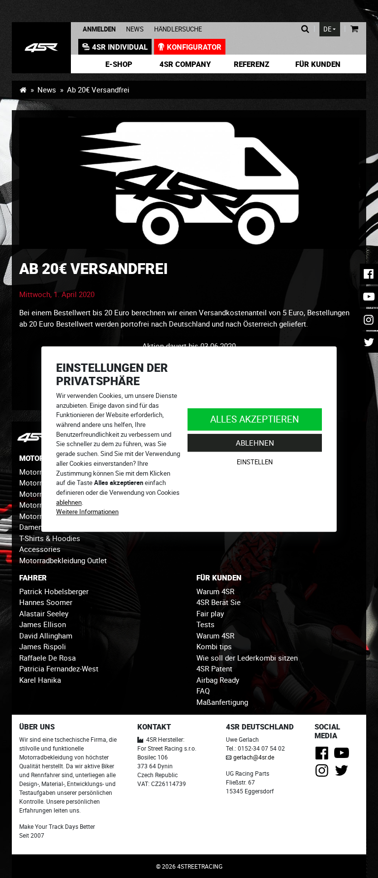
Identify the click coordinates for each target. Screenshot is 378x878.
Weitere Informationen (87, 512)
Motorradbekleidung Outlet (63, 560)
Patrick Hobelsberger (54, 591)
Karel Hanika (40, 680)
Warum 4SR (215, 591)
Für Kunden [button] (318, 64)
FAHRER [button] (33, 577)
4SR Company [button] (185, 64)
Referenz (251, 64)
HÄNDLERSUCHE (178, 29)
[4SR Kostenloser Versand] (189, 183)
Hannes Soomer (45, 602)
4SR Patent (214, 668)
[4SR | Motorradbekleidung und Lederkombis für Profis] (23, 89)
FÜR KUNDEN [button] (219, 577)
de (327, 29)
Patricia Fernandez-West (58, 668)
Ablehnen (255, 443)
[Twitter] (343, 773)
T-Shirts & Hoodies (49, 538)
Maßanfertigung (222, 702)
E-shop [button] (118, 64)
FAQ (203, 691)
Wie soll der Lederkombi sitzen (247, 658)
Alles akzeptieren (254, 419)
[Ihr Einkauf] (354, 29)
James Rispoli (42, 646)
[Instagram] (324, 773)
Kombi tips (214, 646)
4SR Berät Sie (218, 602)
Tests (205, 624)
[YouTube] (343, 755)
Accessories (40, 549)
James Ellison (42, 624)
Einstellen (255, 462)
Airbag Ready (217, 680)
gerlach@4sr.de (253, 757)
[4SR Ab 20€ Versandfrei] (41, 47)
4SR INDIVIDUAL (120, 47)
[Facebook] (324, 755)
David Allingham (45, 635)
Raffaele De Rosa (47, 658)
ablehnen (69, 502)
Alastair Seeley (43, 613)
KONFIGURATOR (194, 47)
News (135, 29)
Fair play (210, 613)
